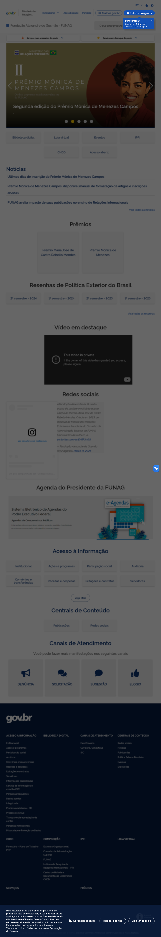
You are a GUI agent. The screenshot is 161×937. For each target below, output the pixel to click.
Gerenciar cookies (84, 920)
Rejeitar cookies (112, 920)
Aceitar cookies (141, 920)
